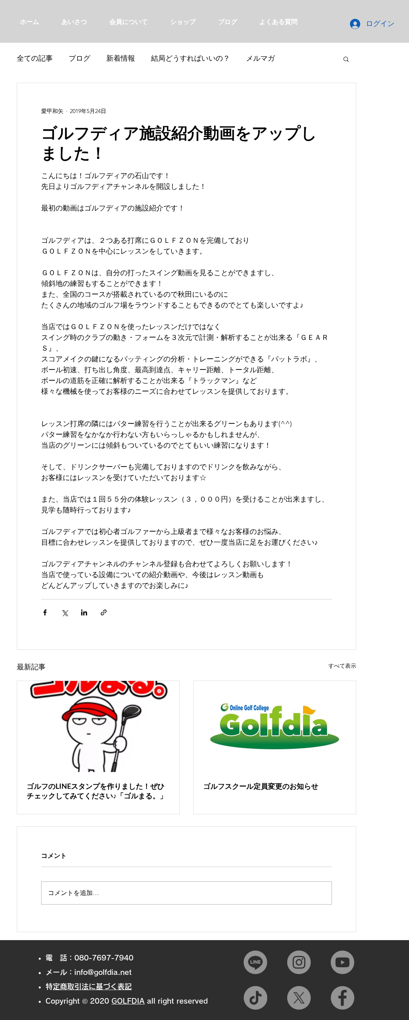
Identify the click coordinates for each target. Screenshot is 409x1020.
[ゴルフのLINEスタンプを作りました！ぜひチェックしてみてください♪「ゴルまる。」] (98, 726)
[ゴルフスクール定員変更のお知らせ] (275, 726)
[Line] (255, 962)
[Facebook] (342, 998)
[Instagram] (299, 962)
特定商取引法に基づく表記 (92, 986)
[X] (299, 998)
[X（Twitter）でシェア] (64, 612)
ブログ (79, 58)
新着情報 (120, 58)
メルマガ (260, 58)
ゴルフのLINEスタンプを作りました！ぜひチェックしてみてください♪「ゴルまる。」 (97, 791)
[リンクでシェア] (103, 612)
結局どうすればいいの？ (190, 58)
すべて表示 (342, 665)
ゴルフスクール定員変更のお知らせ (260, 786)
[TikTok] (255, 998)
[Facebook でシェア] (45, 612)
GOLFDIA (128, 1000)
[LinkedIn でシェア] (84, 612)
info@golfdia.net (103, 972)
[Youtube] (342, 962)
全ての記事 (35, 58)
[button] (346, 59)
